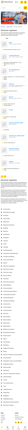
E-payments (3, 419)
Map (2, 422)
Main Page (3, 26)
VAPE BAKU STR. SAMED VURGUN (16, 135)
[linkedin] (21, 422)
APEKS (10, 42)
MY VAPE (11, 109)
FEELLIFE (11, 97)
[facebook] (16, 422)
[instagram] (18, 422)
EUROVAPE (11, 84)
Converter (3, 415)
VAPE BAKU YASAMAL (14, 148)
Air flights (3, 417)
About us (16, 415)
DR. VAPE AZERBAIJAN (14, 69)
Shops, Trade (9, 26)
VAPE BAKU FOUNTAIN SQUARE (16, 122)
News (2, 420)
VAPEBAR (11, 161)
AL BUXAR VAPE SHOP (14, 55)
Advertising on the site (19, 417)
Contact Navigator (18, 419)
